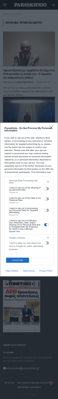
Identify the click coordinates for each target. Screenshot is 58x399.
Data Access (29, 271)
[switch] (46, 188)
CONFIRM (17, 260)
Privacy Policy (45, 271)
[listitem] (29, 182)
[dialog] (29, 199)
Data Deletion (12, 271)
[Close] (52, 128)
